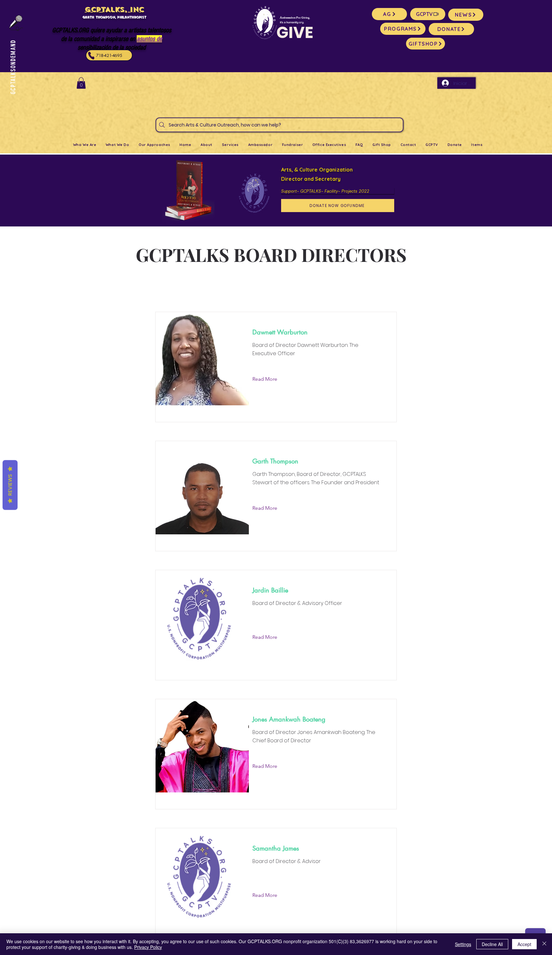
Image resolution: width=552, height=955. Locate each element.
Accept (524, 944)
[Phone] (91, 55)
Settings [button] (463, 944)
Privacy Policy (148, 947)
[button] (81, 83)
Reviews (10, 485)
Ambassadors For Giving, (295, 18)
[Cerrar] (544, 944)
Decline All (492, 944)
